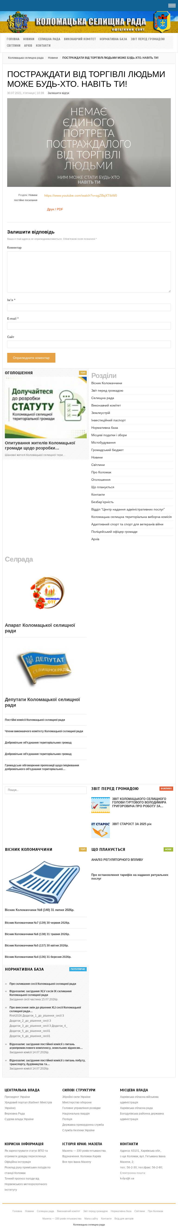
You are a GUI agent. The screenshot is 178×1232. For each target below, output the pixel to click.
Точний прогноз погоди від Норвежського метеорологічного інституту (26, 1184)
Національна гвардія (76, 1113)
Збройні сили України (76, 1097)
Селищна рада (49, 39)
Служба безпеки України (78, 1130)
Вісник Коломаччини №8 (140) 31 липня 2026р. (39, 910)
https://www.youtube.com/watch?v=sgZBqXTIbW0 (80, 195)
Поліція (67, 1119)
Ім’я (11, 300)
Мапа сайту (91, 1218)
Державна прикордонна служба (83, 1124)
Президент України (17, 1097)
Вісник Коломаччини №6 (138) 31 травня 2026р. (37, 934)
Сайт (10, 337)
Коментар (14, 247)
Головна (13, 39)
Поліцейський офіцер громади (114, 531)
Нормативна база (113, 39)
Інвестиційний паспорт (108, 420)
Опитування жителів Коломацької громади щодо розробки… (40, 445)
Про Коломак (101, 472)
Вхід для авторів (124, 1218)
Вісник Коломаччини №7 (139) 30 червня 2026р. (37, 922)
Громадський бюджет (107, 450)
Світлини (13, 46)
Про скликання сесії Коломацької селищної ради (43, 983)
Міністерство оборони (77, 1102)
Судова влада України (19, 1119)
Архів (28, 46)
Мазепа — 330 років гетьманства (61, 1218)
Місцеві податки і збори (109, 435)
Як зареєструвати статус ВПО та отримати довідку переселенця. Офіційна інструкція (26, 1156)
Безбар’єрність (102, 502)
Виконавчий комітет (80, 39)
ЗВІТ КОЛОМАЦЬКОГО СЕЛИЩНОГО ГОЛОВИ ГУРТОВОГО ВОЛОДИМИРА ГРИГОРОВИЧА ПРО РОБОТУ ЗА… (139, 802)
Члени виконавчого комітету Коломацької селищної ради (44, 731)
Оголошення (101, 479)
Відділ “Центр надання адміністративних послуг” (128, 509)
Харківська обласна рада (136, 1108)
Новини (28, 39)
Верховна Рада (15, 1113)
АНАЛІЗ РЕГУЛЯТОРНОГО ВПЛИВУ (117, 859)
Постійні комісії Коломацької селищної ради (35, 720)
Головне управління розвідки (81, 1108)
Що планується (102, 487)
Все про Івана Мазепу (76, 1162)
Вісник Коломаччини (106, 383)
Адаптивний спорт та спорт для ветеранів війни (127, 524)
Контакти (43, 46)
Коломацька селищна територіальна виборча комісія (131, 517)
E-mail (13, 318)
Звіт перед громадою (148, 39)
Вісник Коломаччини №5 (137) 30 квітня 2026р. (36, 945)
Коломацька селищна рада (26, 57)
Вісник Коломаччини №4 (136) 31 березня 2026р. (38, 957)
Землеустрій (100, 413)
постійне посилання (25, 200)
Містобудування (103, 442)
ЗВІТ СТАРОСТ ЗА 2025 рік (132, 824)
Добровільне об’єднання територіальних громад (38, 742)
